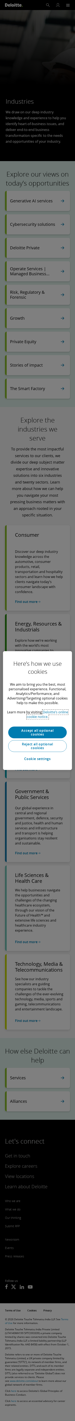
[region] (37, 710)
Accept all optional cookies (37, 732)
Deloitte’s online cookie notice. (47, 714)
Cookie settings (37, 758)
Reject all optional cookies (37, 746)
